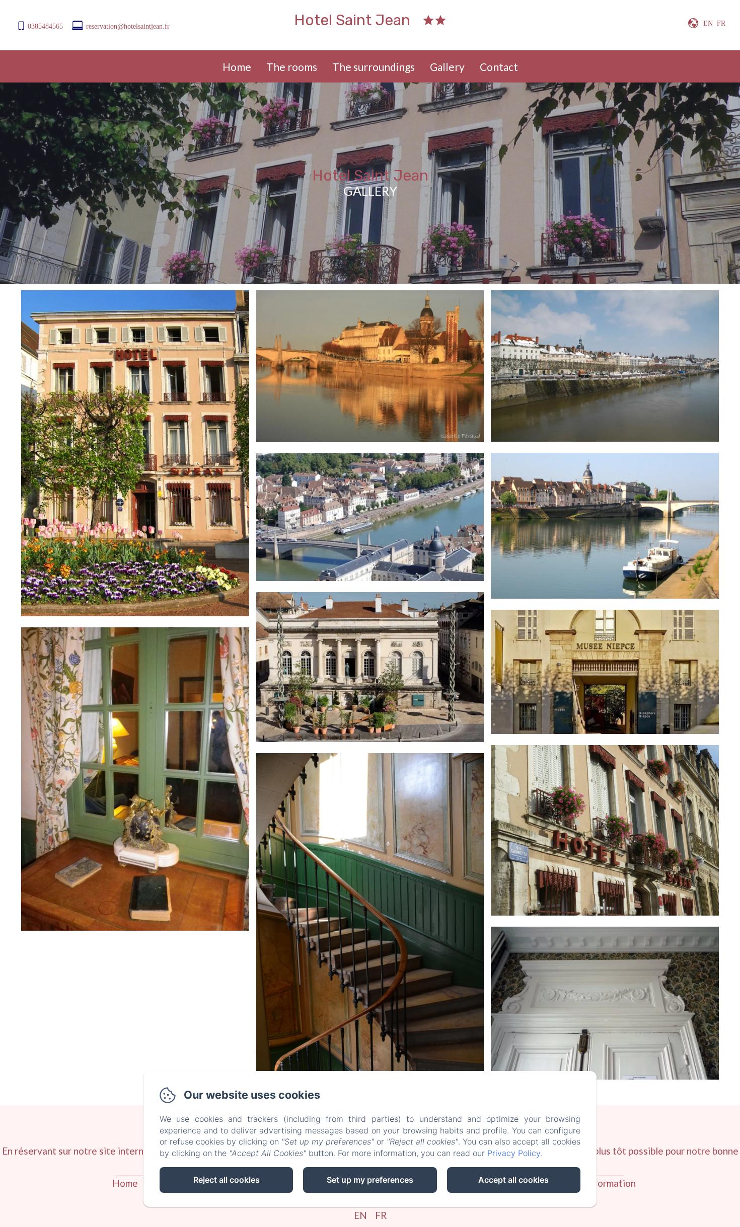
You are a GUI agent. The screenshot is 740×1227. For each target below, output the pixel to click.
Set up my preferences (370, 1180)
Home (237, 66)
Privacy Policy (513, 1153)
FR (381, 1215)
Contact (499, 66)
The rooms (291, 66)
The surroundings (373, 66)
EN (360, 1215)
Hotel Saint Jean (352, 20)
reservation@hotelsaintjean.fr (128, 26)
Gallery (447, 66)
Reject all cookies (226, 1180)
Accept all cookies (513, 1180)
